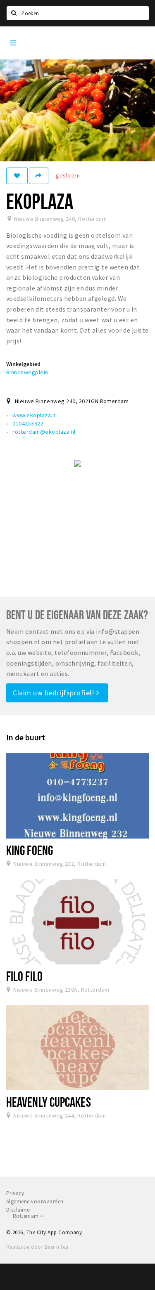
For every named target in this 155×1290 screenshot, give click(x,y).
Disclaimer (18, 1209)
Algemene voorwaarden (35, 1201)
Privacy (15, 1193)
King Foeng (29, 850)
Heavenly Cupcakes (48, 1102)
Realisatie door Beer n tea (37, 1246)
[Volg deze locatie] (17, 176)
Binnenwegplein (27, 372)
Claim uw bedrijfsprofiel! (54, 692)
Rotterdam (26, 1215)
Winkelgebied (23, 364)
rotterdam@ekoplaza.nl (43, 431)
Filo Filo (24, 976)
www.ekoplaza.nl (34, 415)
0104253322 (27, 423)
